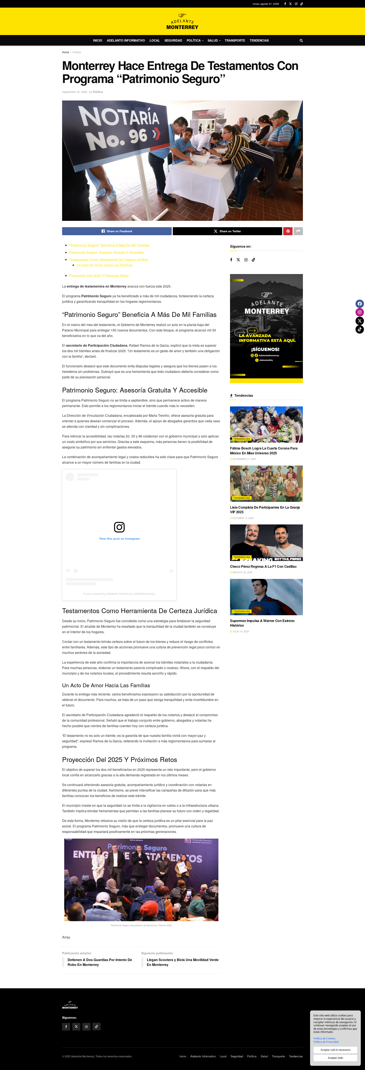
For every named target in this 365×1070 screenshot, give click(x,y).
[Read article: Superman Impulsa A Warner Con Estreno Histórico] (266, 597)
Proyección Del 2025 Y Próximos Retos (99, 275)
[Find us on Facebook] (285, 4)
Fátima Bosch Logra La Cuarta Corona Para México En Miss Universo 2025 (263, 450)
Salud (213, 40)
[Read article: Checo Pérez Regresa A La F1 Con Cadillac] (266, 542)
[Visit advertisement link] (266, 328)
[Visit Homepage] (182, 21)
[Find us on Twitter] (290, 4)
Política (194, 40)
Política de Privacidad (325, 1042)
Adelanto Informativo (126, 40)
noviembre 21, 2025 (244, 458)
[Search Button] (301, 40)
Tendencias (259, 40)
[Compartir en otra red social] (298, 231)
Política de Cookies (324, 1038)
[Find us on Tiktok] (253, 259)
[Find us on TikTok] (301, 4)
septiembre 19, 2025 (74, 92)
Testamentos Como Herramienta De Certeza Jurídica (108, 259)
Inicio (97, 40)
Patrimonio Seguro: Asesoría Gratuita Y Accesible (106, 252)
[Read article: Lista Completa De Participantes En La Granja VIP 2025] (266, 484)
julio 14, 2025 (240, 631)
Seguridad (173, 40)
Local (155, 40)
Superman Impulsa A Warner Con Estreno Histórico (262, 623)
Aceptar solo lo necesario (335, 1050)
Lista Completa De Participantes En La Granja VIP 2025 (265, 509)
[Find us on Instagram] (296, 4)
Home (65, 52)
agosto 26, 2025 (242, 572)
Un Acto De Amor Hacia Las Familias (104, 265)
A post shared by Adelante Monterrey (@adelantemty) (119, 593)
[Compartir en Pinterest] (288, 231)
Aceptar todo (335, 1058)
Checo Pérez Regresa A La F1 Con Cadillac (263, 566)
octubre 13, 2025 (242, 518)
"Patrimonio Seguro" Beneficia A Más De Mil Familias (109, 245)
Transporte (235, 40)
